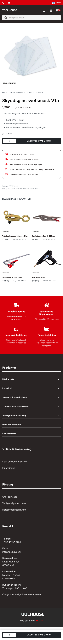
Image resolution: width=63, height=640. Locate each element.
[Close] (59, 18)
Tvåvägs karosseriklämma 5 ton (15, 236)
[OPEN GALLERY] (31, 55)
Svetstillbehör (36, 93)
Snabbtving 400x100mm (12, 277)
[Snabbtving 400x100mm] (16, 259)
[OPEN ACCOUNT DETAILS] (51, 10)
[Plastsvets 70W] (46, 259)
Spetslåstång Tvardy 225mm (43, 236)
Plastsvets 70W (38, 277)
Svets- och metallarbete (13, 93)
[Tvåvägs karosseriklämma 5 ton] (16, 218)
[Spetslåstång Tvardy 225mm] (46, 218)
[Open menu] (45, 10)
